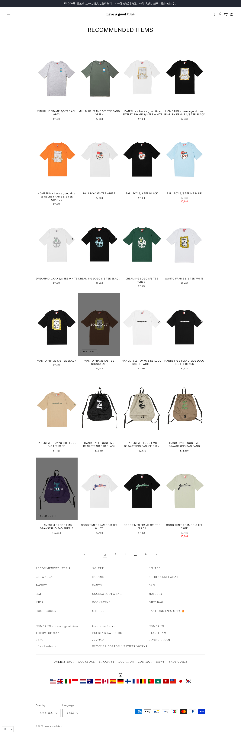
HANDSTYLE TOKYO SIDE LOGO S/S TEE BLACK (184, 362)
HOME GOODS (46, 611)
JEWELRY (156, 593)
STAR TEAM (157, 633)
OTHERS (98, 611)
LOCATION (126, 661)
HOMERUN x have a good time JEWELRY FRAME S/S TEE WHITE (141, 113)
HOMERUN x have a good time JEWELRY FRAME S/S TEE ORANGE (57, 196)
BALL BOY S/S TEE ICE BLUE (184, 193)
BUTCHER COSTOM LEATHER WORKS (119, 646)
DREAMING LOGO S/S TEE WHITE (56, 278)
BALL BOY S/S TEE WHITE (99, 193)
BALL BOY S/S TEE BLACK (142, 193)
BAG (152, 585)
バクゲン (98, 639)
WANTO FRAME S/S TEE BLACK (56, 360)
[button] (7, 14)
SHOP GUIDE (178, 661)
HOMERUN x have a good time (57, 626)
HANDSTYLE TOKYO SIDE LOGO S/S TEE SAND (57, 444)
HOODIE (98, 577)
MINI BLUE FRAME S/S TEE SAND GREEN (99, 113)
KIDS (39, 602)
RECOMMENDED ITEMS (53, 568)
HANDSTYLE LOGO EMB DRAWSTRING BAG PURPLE (57, 527)
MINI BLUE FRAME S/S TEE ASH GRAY (56, 113)
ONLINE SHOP (64, 661)
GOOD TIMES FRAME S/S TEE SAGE (184, 527)
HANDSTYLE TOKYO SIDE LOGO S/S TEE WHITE (142, 362)
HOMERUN (156, 626)
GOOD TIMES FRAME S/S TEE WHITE (99, 527)
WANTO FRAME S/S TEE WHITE (184, 278)
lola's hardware (46, 646)
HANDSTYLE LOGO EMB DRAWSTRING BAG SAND (184, 444)
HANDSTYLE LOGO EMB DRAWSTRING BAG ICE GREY (142, 444)
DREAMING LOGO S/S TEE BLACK (99, 278)
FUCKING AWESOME (107, 633)
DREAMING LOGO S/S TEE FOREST (142, 280)
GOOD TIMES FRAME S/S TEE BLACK (142, 527)
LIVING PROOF (160, 639)
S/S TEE (98, 568)
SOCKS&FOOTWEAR (107, 593)
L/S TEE (155, 568)
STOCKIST (106, 661)
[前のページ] (85, 555)
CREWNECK (44, 577)
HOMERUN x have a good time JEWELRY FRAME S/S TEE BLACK (184, 113)
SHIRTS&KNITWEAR (163, 577)
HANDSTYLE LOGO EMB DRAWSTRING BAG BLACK (99, 444)
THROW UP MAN (48, 633)
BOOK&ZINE (101, 602)
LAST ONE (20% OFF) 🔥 (167, 611)
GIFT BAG (156, 602)
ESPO (39, 639)
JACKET (41, 585)
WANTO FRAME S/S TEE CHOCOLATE (99, 362)
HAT (39, 593)
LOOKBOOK (86, 661)
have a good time (103, 626)
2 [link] (105, 554)
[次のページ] (156, 555)
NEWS (160, 661)
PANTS (97, 585)
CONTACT (145, 661)
